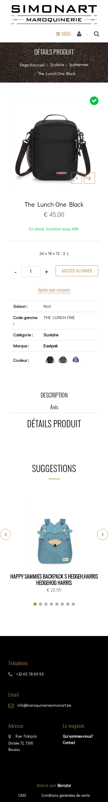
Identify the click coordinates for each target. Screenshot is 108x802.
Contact (69, 742)
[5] (56, 604)
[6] (62, 604)
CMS (22, 795)
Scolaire (57, 64)
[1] (35, 604)
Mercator (64, 785)
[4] (51, 604)
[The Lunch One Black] (54, 99)
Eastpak (50, 345)
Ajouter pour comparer (54, 289)
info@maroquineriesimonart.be (43, 705)
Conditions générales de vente (65, 795)
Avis (54, 407)
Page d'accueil (32, 65)
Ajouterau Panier (55, 533)
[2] (40, 604)
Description (54, 395)
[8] (73, 604)
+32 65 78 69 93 (29, 674)
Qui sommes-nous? (78, 736)
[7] (67, 604)
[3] (46, 604)
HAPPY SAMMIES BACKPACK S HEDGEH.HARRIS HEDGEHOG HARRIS (54, 579)
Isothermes (78, 64)
